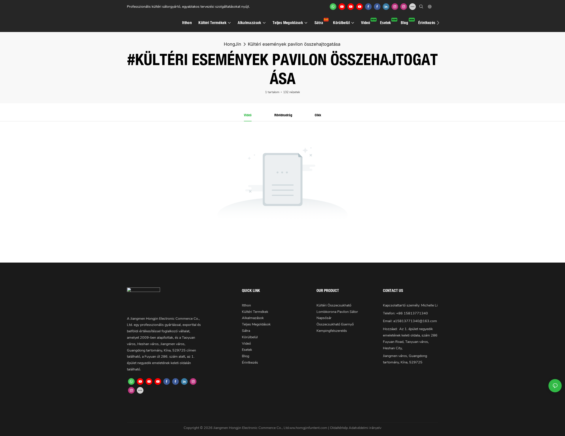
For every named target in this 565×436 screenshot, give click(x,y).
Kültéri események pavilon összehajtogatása (294, 44)
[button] (438, 23)
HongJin (232, 44)
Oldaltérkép (339, 427)
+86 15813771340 (412, 313)
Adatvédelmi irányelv (365, 427)
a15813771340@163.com (415, 321)
